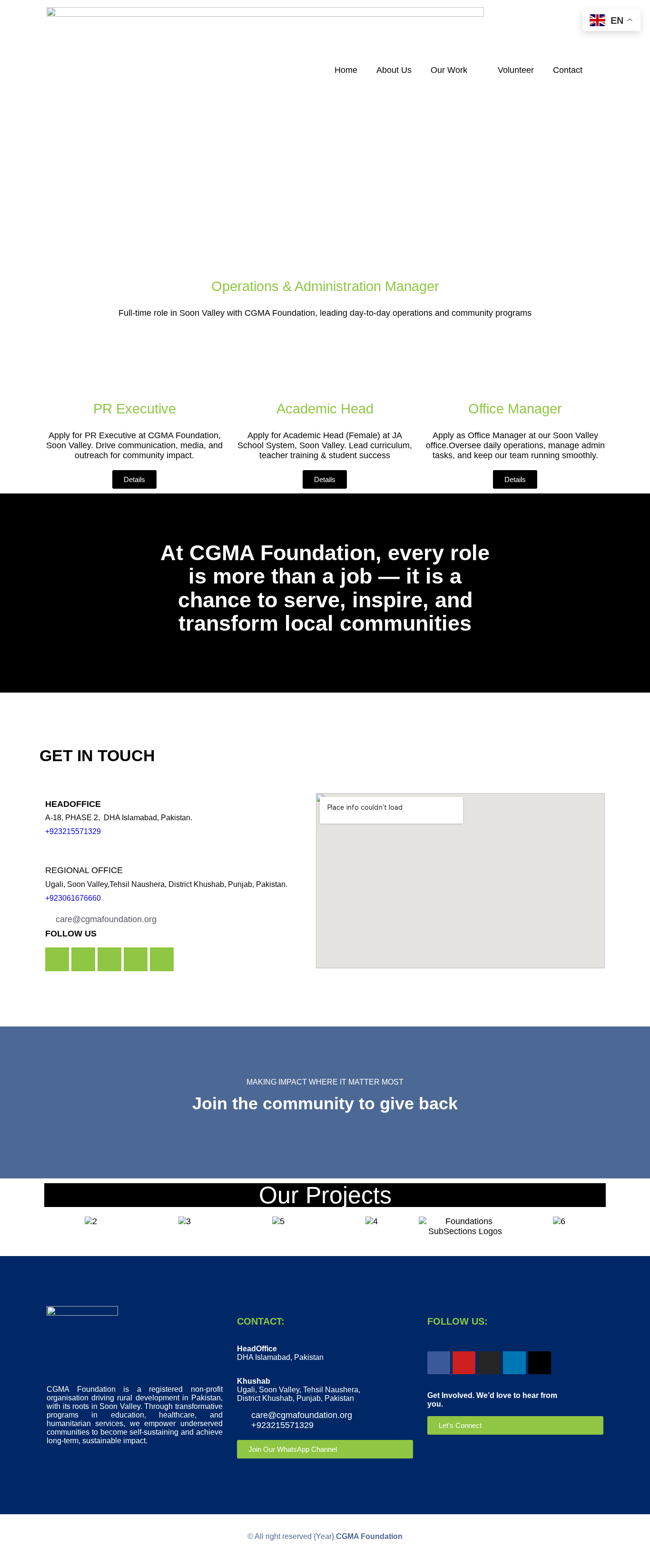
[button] (53, 1226)
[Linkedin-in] (514, 1362)
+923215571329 (73, 831)
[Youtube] (83, 959)
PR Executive (134, 408)
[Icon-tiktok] (136, 959)
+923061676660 (73, 898)
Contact (567, 70)
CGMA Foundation (369, 1536)
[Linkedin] (162, 959)
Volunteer (516, 70)
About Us (394, 70)
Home (346, 70)
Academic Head (325, 408)
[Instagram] (109, 959)
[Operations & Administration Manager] (325, 246)
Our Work (449, 70)
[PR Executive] (135, 368)
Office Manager (515, 408)
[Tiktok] (539, 1362)
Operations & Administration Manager (325, 286)
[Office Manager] (515, 368)
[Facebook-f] (57, 959)
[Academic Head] (325, 368)
